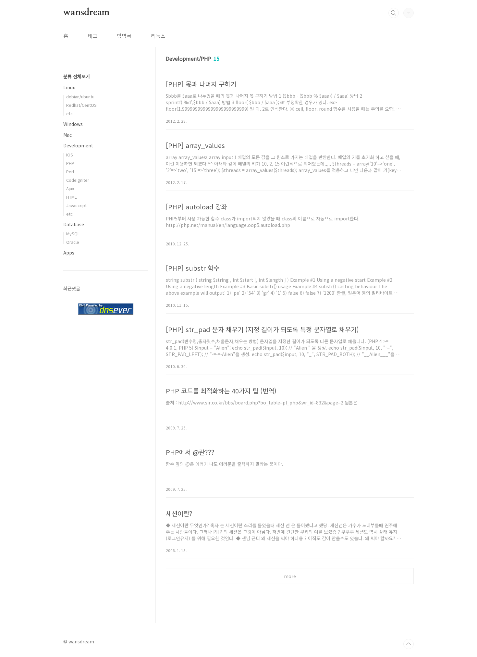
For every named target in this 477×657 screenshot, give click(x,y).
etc (69, 113)
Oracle (72, 242)
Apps (68, 252)
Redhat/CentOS (81, 105)
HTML (71, 197)
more (290, 576)
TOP (408, 644)
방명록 (124, 36)
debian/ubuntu (80, 96)
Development (78, 145)
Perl (70, 171)
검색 (393, 13)
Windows (73, 124)
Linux (69, 87)
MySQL (73, 233)
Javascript (76, 205)
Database (73, 224)
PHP (70, 163)
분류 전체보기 (76, 76)
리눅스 (158, 36)
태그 (92, 36)
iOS (69, 155)
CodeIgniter (77, 180)
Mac (67, 134)
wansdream (86, 12)
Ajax (70, 188)
